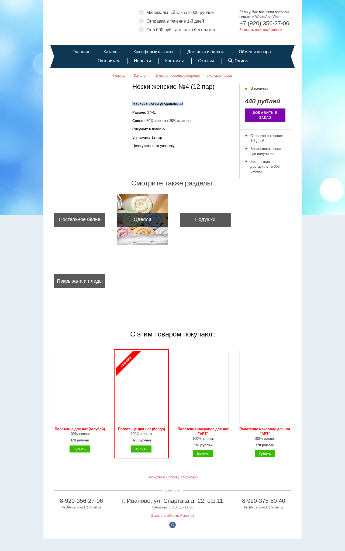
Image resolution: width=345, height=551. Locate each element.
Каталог (111, 52)
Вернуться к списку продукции (172, 477)
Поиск (241, 60)
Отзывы (206, 60)
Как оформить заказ (153, 52)
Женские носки (219, 75)
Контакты (174, 60)
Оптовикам (109, 60)
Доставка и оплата (206, 52)
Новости (142, 60)
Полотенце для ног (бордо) (141, 429)
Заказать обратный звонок (260, 30)
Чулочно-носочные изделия (177, 75)
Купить (80, 449)
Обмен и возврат (256, 52)
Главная (81, 52)
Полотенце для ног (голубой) (80, 429)
